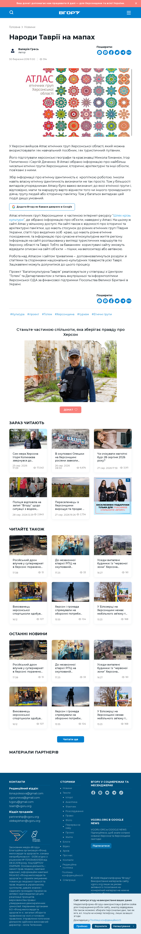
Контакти (68, 860)
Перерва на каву (73, 826)
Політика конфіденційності (71, 874)
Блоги (66, 841)
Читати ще (70, 739)
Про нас (68, 855)
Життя (69, 837)
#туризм (83, 314)
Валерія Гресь (28, 49)
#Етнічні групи (102, 314)
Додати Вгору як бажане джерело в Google (44, 206)
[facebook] (93, 794)
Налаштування (121, 926)
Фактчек (71, 806)
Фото (69, 820)
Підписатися (101, 845)
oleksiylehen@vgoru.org (24, 820)
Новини (29, 27)
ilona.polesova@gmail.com (26, 793)
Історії (69, 797)
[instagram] (100, 794)
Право (69, 815)
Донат (68, 409)
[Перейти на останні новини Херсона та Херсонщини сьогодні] (69, 13)
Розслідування (74, 811)
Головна (14, 27)
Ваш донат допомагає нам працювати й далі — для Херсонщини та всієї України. (70, 3)
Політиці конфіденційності (105, 920)
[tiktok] (121, 794)
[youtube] (107, 794)
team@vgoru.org (20, 806)
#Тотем (47, 314)
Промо (70, 832)
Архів (66, 850)
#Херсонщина (64, 314)
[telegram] (114, 794)
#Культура (17, 314)
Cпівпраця (69, 880)
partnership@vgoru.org (24, 816)
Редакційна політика (69, 866)
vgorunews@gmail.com (24, 797)
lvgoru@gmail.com (21, 802)
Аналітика (71, 802)
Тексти (66, 792)
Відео (66, 846)
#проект (33, 314)
